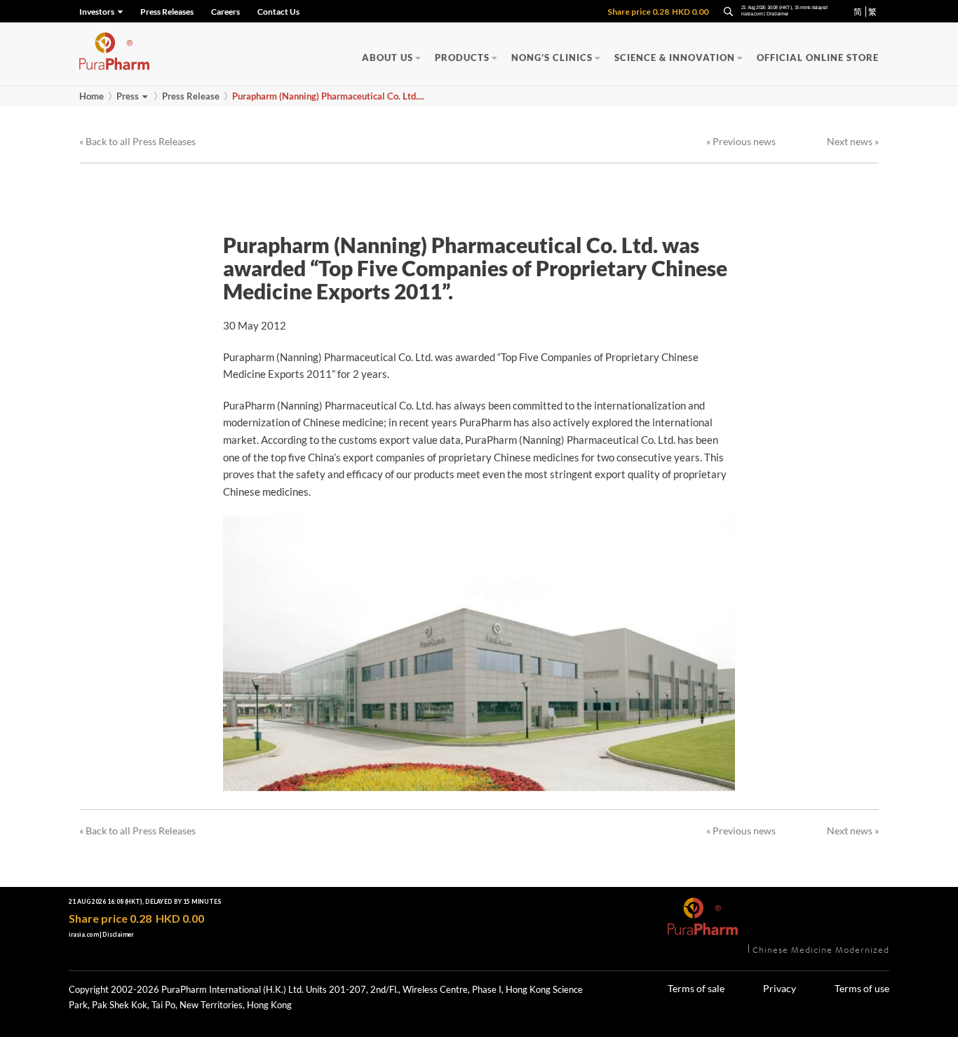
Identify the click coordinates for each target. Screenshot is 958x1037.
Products (462, 57)
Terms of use (862, 988)
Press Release (191, 96)
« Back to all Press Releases (137, 141)
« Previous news (741, 141)
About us (387, 57)
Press (127, 96)
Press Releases (167, 11)
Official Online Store (818, 57)
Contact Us (278, 11)
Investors (97, 11)
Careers (225, 11)
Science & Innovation (674, 57)
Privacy (779, 988)
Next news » (853, 141)
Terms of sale (696, 988)
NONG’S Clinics (552, 57)
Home (91, 96)
